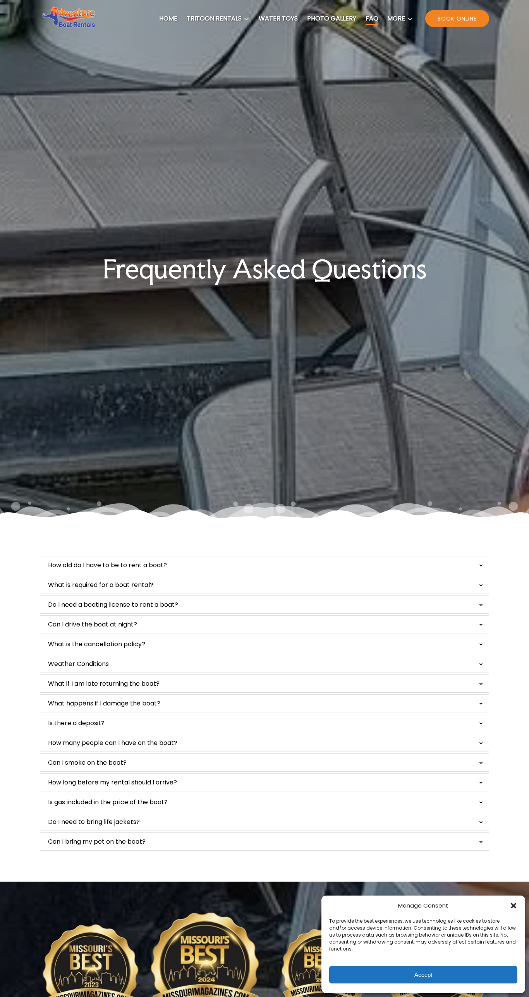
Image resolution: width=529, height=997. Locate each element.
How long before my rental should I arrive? (112, 782)
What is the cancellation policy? (96, 644)
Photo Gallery (331, 18)
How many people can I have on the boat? (112, 742)
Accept (423, 974)
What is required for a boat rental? (100, 584)
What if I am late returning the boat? (104, 683)
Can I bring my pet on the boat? (97, 841)
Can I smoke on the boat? (87, 762)
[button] (513, 905)
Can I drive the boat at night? (92, 624)
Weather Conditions (78, 663)
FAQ (372, 18)
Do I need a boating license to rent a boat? (113, 604)
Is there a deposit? (76, 723)
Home (168, 18)
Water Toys (278, 18)
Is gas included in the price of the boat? (108, 802)
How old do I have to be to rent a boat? (107, 565)
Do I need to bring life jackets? (94, 821)
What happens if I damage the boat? (104, 703)
